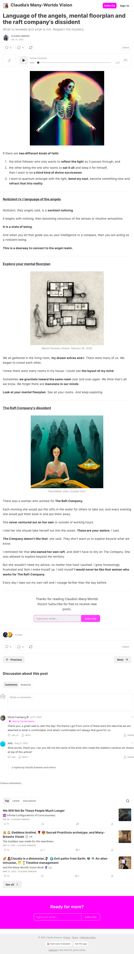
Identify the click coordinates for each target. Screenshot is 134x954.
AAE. (10, 743)
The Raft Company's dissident (27, 408)
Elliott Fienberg (17, 717)
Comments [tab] (11, 684)
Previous (16, 659)
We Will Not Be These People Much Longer (34, 810)
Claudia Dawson (20, 36)
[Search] (127, 800)
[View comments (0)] (42, 824)
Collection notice (88, 937)
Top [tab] (7, 800)
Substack (53, 950)
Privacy (66, 937)
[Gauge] (125, 60)
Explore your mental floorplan (26, 264)
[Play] (23, 60)
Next (120, 659)
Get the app (81, 943)
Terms (75, 937)
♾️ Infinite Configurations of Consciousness (29, 815)
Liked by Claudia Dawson (23, 721)
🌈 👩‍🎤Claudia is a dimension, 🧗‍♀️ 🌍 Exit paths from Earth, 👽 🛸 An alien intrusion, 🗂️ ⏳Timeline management (55, 860)
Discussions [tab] (29, 800)
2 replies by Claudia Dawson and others (34, 767)
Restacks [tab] (26, 684)
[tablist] (18, 684)
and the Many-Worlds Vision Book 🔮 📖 (27, 867)
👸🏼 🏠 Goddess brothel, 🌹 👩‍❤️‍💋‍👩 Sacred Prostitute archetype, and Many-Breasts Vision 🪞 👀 (54, 834)
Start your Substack (60, 943)
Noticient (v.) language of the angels (32, 199)
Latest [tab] (16, 800)
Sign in (124, 5)
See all (10, 884)
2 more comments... (11, 783)
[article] (67, 817)
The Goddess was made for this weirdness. (28, 841)
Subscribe (109, 5)
